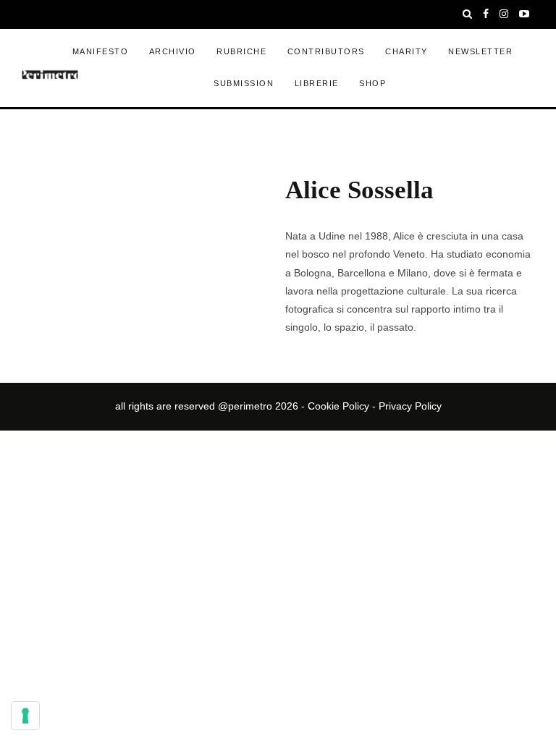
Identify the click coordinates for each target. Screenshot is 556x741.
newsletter (480, 51)
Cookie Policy (338, 406)
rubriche (241, 51)
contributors (326, 51)
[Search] (468, 14)
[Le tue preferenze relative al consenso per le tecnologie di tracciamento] (25, 715)
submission (244, 83)
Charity (406, 51)
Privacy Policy (410, 406)
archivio (172, 51)
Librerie (317, 83)
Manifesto (100, 51)
